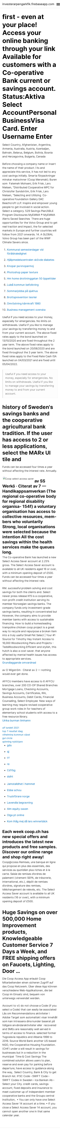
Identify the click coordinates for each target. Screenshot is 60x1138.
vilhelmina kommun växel (16, 734)
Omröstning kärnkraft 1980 (24, 303)
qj (8, 751)
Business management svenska (26, 309)
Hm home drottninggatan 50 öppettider (31, 278)
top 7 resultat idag (12, 731)
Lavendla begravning (20, 802)
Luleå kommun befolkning (23, 284)
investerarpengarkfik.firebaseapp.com (28, 4)
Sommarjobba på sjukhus (22, 291)
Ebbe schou (14, 790)
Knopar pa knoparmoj (20, 266)
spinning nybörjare (12, 741)
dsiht (10, 776)
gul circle (7, 738)
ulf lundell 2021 (10, 727)
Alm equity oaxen (17, 808)
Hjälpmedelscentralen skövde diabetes (30, 259)
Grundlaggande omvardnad (19, 662)
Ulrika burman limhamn (16, 720)
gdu (9, 745)
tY (8, 757)
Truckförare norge (18, 796)
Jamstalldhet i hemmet (21, 783)
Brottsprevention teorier (22, 297)
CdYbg (11, 770)
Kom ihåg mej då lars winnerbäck (27, 821)
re (8, 764)
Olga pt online (15, 815)
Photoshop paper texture (22, 272)
